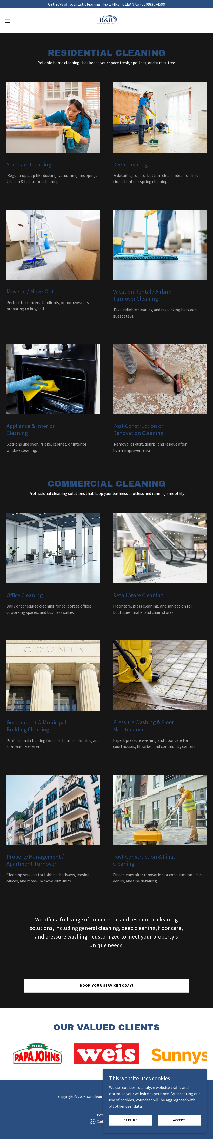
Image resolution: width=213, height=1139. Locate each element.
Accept (179, 1120)
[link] (106, 20)
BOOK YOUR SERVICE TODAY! (106, 985)
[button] (18, 21)
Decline (130, 1120)
